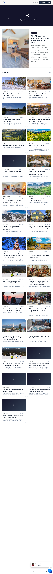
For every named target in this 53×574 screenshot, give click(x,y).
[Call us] (35, 2)
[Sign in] (37, 2)
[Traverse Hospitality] (7, 2)
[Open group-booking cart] (33, 2)
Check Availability (46, 2)
